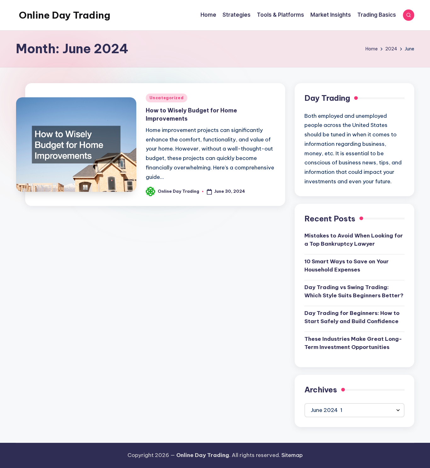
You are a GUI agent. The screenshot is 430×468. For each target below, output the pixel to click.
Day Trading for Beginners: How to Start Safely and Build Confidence (351, 317)
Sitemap (292, 455)
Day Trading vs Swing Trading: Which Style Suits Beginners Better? (354, 291)
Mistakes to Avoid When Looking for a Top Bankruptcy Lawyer (353, 239)
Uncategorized (167, 97)
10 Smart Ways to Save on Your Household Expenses (346, 265)
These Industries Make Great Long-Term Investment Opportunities (353, 343)
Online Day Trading (64, 15)
